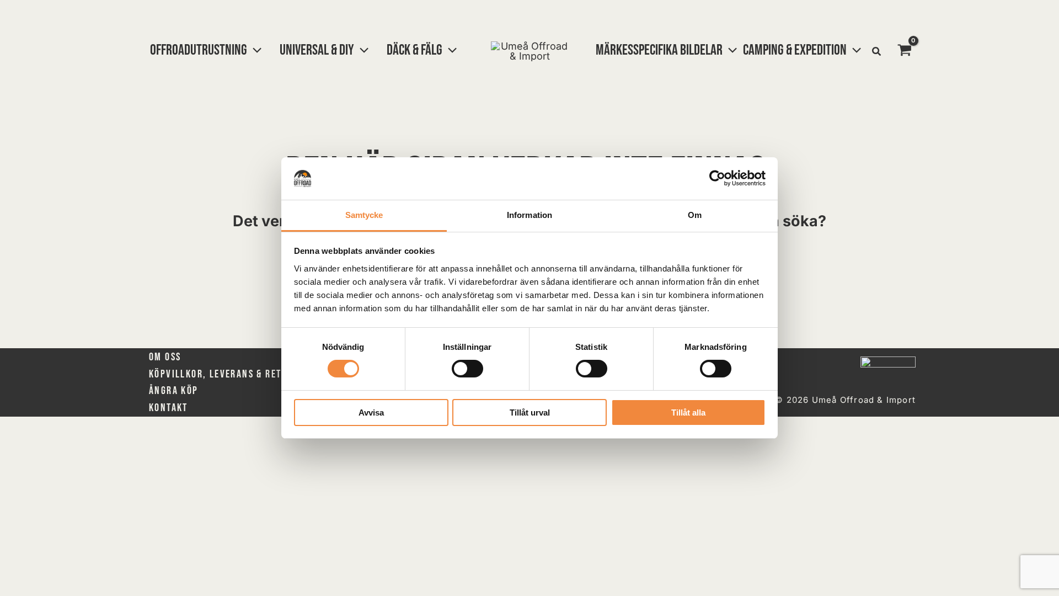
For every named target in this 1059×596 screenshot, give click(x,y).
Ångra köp (174, 390)
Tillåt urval (530, 412)
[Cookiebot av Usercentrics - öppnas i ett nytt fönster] (717, 178)
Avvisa (371, 412)
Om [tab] (695, 215)
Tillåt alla (688, 412)
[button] (254, 50)
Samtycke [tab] (364, 215)
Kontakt (168, 407)
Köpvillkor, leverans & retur (221, 374)
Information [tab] (529, 215)
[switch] (467, 368)
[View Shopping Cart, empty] (905, 51)
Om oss (165, 357)
